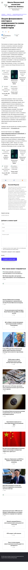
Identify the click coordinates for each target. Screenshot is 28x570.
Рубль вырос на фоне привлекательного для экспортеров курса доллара (14, 361)
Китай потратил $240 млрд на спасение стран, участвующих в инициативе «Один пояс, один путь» (14, 450)
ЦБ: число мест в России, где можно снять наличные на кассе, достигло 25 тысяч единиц (13, 387)
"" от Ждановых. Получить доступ (13, 133)
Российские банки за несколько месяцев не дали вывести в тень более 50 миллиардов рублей (14, 413)
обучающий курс (15, 128)
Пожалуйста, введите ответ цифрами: (10, 251)
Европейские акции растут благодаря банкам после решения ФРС (14, 423)
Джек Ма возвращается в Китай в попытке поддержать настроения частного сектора (12, 487)
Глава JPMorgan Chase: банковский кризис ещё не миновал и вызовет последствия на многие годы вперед (13, 350)
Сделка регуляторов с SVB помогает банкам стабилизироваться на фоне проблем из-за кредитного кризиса (13, 512)
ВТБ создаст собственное (14, 533)
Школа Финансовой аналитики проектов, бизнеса (15, 4)
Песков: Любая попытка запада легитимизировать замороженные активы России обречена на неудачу (13, 301)
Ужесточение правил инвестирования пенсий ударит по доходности (14, 544)
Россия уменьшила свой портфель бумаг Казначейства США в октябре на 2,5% (14, 312)
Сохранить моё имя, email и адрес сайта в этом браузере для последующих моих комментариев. (14, 249)
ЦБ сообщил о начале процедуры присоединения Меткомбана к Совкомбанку (14, 324)
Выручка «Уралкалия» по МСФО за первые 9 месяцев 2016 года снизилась (14, 460)
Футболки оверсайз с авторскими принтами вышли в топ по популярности (14, 276)
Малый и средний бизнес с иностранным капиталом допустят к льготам (14, 523)
